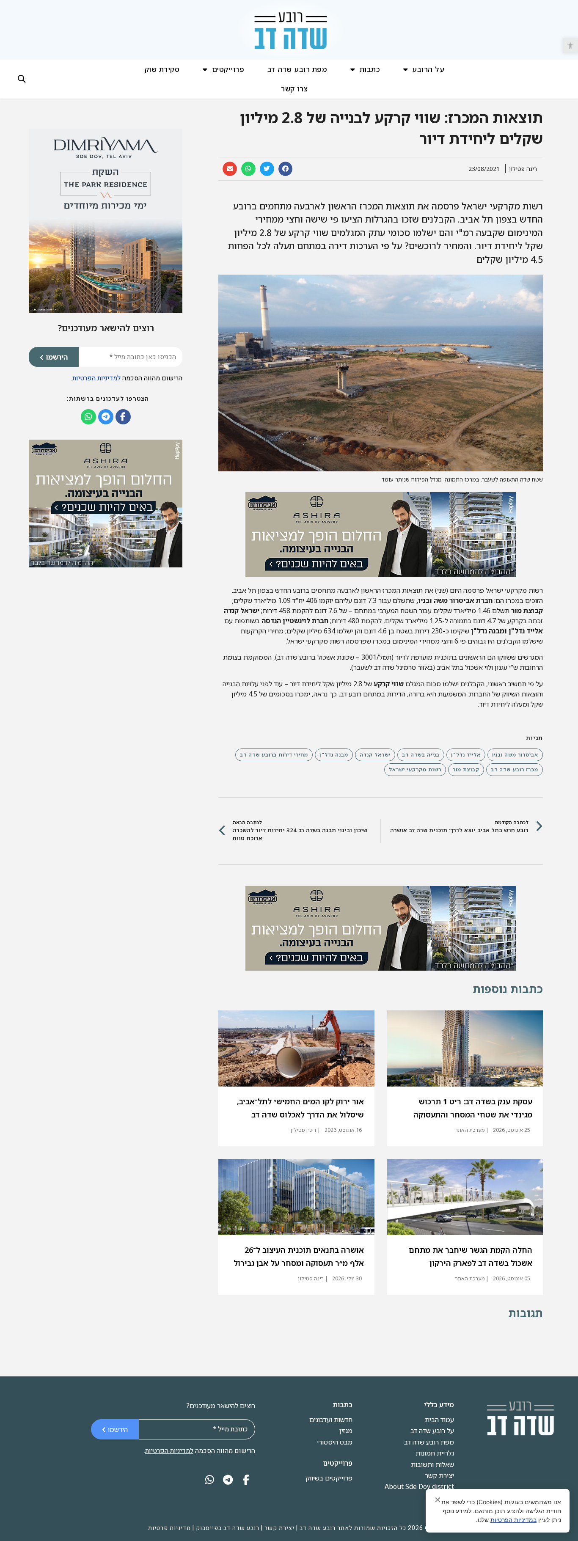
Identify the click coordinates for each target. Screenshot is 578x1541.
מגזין (345, 1430)
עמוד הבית (439, 1419)
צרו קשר (294, 89)
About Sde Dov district (419, 1486)
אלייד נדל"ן (466, 754)
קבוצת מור (466, 769)
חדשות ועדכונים (330, 1419)
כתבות (370, 69)
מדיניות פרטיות (169, 1528)
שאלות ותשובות (432, 1464)
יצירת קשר (439, 1475)
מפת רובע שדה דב (297, 69)
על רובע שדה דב (432, 1430)
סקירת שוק (162, 69)
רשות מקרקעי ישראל (415, 769)
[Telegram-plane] (105, 416)
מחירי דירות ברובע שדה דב (274, 754)
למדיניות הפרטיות (96, 378)
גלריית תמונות (435, 1453)
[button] (570, 45)
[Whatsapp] (88, 416)
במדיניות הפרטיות (513, 1519)
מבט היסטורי (334, 1442)
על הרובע (428, 69)
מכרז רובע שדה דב (514, 769)
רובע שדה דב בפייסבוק (227, 1528)
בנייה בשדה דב (421, 754)
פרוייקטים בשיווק (329, 1478)
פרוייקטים (228, 69)
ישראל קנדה (375, 754)
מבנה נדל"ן (333, 754)
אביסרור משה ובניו (515, 754)
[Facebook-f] (123, 416)
